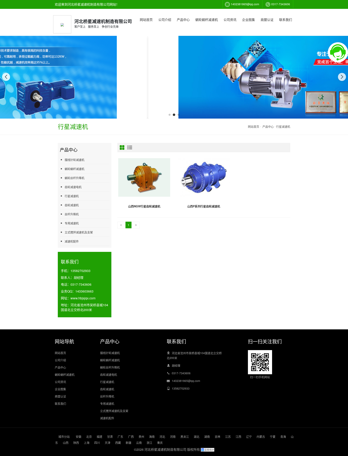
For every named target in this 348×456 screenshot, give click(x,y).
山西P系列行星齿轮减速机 (203, 206)
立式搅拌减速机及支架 (79, 232)
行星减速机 (283, 126)
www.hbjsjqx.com (82, 298)
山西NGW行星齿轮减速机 (144, 206)
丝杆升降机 (72, 214)
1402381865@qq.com (245, 4)
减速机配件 (72, 241)
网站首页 (146, 19)
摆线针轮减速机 (74, 160)
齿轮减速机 (72, 205)
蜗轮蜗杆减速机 (206, 19)
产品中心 (183, 19)
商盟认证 (267, 19)
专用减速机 (72, 223)
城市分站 (64, 436)
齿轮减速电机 (73, 187)
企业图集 (248, 19)
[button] (170, 115)
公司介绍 (164, 19)
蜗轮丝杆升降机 (74, 178)
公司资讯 (230, 19)
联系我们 (285, 19)
